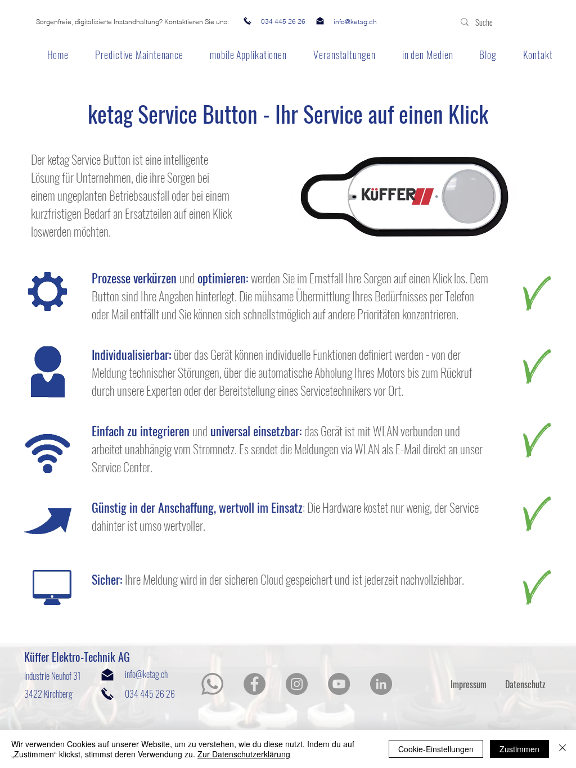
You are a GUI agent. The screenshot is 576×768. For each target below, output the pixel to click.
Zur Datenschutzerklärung (243, 754)
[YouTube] (339, 684)
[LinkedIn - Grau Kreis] (381, 684)
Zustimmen (519, 749)
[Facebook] (255, 684)
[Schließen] (562, 749)
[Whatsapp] (212, 684)
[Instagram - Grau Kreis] (297, 684)
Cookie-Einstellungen (436, 749)
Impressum (469, 684)
